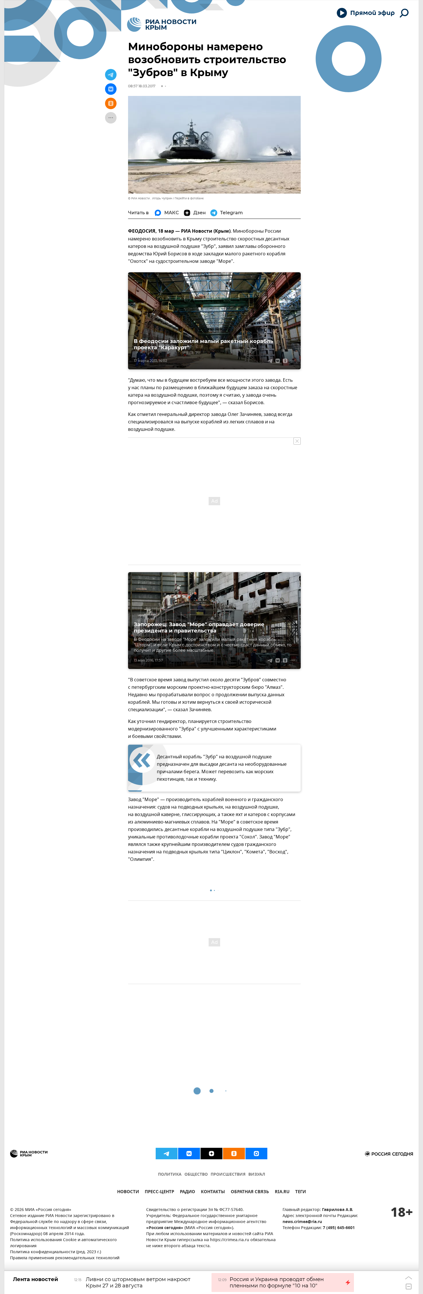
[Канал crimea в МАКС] (256, 1153)
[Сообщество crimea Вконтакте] (189, 1153)
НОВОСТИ (128, 1192)
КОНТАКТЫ (213, 1192)
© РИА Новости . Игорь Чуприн (150, 198)
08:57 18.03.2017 (141, 86)
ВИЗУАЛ (256, 1174)
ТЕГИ (300, 1192)
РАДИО (187, 1192)
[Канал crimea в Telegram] (167, 1153)
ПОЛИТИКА (170, 1174)
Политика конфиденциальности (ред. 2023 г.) (55, 1252)
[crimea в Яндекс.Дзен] (211, 1153)
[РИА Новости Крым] (161, 24)
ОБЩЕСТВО (196, 1174)
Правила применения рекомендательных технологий (64, 1258)
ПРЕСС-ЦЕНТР (159, 1192)
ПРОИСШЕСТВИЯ (228, 1174)
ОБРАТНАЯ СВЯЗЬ (250, 1192)
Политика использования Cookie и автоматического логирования (63, 1243)
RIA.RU (282, 1192)
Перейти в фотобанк (189, 198)
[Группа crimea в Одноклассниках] (234, 1153)
